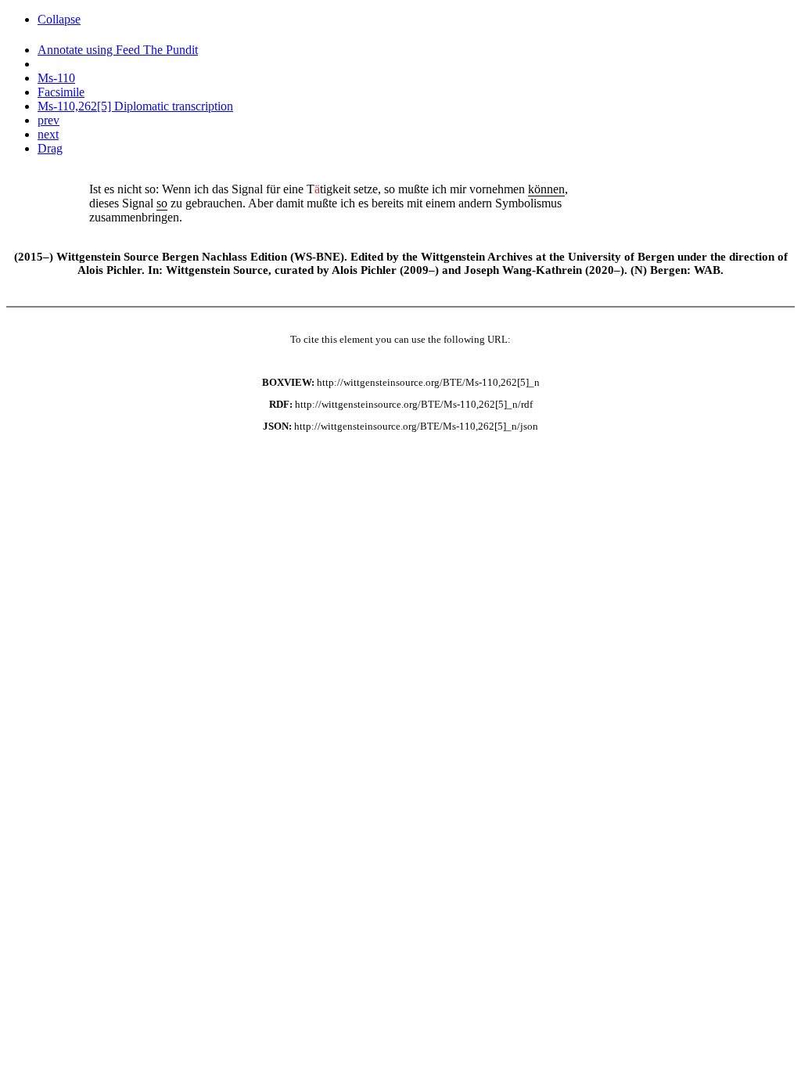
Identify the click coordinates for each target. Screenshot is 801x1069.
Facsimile (61, 92)
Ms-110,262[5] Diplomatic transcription (135, 106)
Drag (50, 148)
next (48, 134)
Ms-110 (56, 78)
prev (48, 120)
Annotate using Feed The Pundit (118, 49)
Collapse (59, 19)
